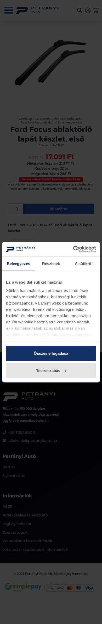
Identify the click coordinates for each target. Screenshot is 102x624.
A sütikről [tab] (84, 263)
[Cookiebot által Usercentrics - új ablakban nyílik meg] (73, 249)
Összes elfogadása (51, 353)
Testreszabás (48, 370)
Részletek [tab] (51, 263)
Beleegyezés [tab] (18, 263)
